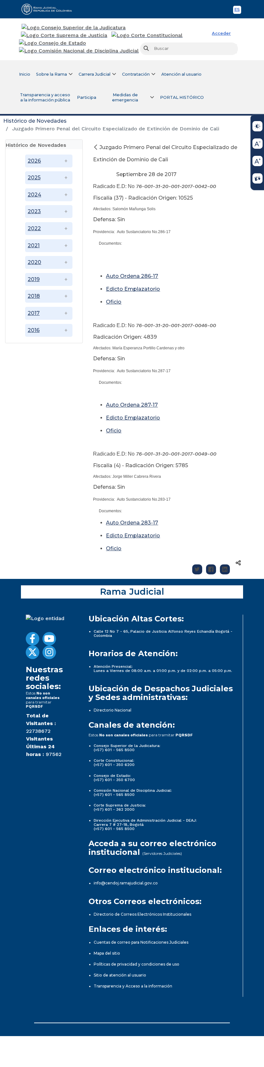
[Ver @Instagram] (49, 652)
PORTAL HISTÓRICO (182, 97)
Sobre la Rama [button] (51, 74)
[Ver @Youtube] (49, 639)
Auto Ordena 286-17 (132, 276)
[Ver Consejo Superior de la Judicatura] (73, 28)
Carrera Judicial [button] (94, 74)
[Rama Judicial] (49, 9)
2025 (34, 178)
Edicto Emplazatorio (133, 289)
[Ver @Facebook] (32, 639)
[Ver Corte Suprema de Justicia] (64, 35)
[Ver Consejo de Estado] (52, 43)
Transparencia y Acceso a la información (133, 986)
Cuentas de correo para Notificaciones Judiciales (141, 942)
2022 (34, 228)
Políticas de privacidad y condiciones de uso (136, 964)
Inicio (24, 74)
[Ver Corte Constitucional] (147, 35)
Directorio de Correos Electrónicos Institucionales (142, 914)
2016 (34, 330)
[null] (96, 147)
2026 (34, 161)
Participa (86, 97)
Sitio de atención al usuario (120, 975)
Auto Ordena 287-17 (132, 405)
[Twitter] (197, 569)
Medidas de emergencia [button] (125, 97)
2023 (34, 211)
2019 (34, 279)
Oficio (113, 302)
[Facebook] (211, 569)
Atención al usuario (181, 74)
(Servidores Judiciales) (162, 853)
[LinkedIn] (225, 569)
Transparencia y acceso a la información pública (45, 97)
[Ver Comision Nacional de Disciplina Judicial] (79, 51)
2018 (34, 296)
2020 (34, 262)
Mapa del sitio (107, 953)
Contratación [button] (136, 74)
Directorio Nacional (112, 710)
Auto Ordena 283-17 (132, 523)
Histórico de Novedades (35, 121)
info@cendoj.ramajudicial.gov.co (126, 883)
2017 (34, 313)
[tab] (43, 144)
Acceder (221, 33)
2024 (34, 195)
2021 (34, 245)
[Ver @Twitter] (32, 652)
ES (237, 10)
